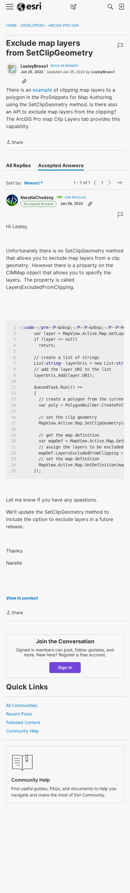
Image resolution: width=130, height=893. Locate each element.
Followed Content (23, 722)
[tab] (18, 165)
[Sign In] (121, 6)
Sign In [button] (65, 667)
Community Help (22, 730)
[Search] (110, 6)
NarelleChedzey (37, 197)
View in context (22, 597)
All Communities (21, 705)
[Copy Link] (24, 81)
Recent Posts (19, 713)
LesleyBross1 (34, 66)
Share (14, 143)
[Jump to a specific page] (119, 183)
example (42, 90)
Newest (32, 183)
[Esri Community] (29, 7)
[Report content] (120, 45)
